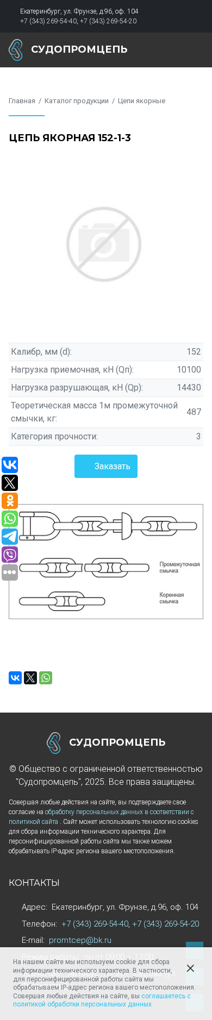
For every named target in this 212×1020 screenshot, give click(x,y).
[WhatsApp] (45, 677)
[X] (30, 677)
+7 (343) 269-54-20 (108, 21)
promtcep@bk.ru (80, 940)
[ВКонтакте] (15, 677)
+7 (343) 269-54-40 (48, 21)
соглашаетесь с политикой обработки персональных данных (102, 1000)
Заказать (112, 466)
